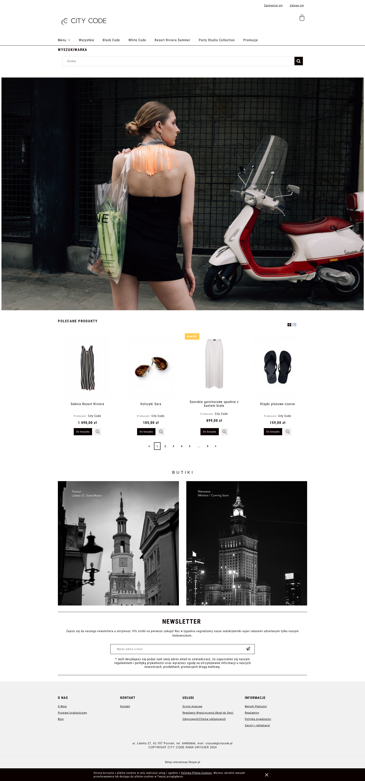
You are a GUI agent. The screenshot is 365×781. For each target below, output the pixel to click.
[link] (182, 543)
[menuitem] (68, 40)
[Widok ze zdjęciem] (289, 324)
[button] (97, 431)
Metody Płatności (256, 706)
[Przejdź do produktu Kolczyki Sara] (150, 367)
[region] (182, 194)
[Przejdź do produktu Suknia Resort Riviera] (87, 367)
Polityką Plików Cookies (196, 772)
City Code (94, 416)
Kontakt (125, 706)
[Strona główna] (83, 20)
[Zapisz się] (248, 649)
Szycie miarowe (192, 706)
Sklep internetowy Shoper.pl (182, 762)
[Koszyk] (302, 19)
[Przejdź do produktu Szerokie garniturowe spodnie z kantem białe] (214, 366)
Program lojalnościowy (72, 712)
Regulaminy (252, 712)
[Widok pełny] (294, 324)
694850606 (188, 743)
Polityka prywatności (258, 719)
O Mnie (62, 706)
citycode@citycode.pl (219, 743)
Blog (61, 719)
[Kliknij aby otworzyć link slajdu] (182, 194)
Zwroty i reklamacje (257, 725)
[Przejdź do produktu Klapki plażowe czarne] (277, 367)
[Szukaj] (298, 61)
